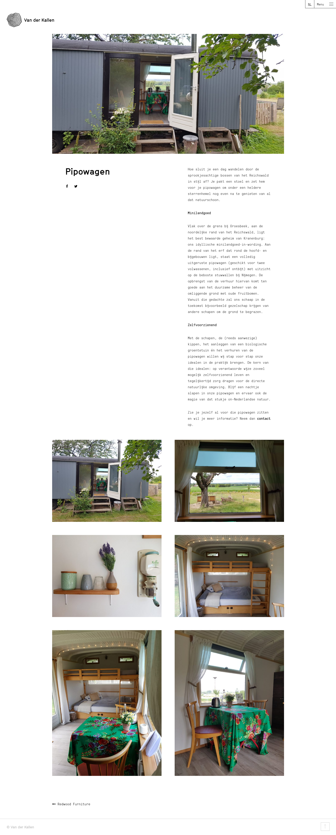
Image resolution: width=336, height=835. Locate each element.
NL (310, 4)
